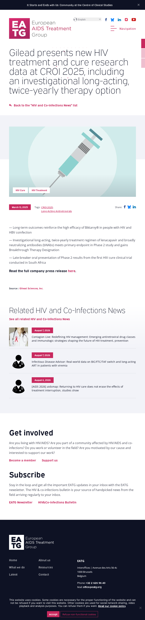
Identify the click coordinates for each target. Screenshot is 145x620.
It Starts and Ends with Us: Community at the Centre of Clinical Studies (70, 5)
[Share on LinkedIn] (134, 207)
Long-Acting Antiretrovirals (56, 211)
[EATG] (40, 28)
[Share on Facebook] (125, 207)
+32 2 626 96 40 (96, 582)
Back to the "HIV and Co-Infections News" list (45, 105)
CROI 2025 (47, 207)
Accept (53, 614)
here (71, 270)
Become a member (22, 460)
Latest (13, 574)
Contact (44, 574)
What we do (17, 567)
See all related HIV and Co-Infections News (39, 319)
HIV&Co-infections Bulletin (57, 502)
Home (13, 560)
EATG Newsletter (20, 502)
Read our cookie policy (112, 605)
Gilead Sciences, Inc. (31, 288)
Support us (50, 460)
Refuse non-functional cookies (79, 614)
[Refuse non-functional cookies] (140, 608)
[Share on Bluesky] (129, 207)
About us (44, 560)
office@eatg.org (92, 587)
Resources (46, 567)
